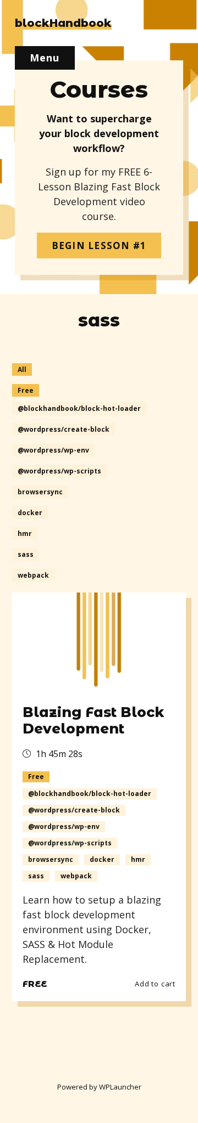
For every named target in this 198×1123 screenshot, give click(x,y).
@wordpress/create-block (63, 429)
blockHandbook (63, 23)
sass (26, 554)
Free (26, 390)
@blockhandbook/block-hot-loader (79, 408)
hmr (25, 533)
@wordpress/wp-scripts (59, 471)
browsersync (40, 491)
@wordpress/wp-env (53, 450)
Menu (45, 57)
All (22, 369)
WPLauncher (120, 1087)
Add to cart (155, 984)
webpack (33, 575)
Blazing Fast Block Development (93, 720)
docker (30, 512)
